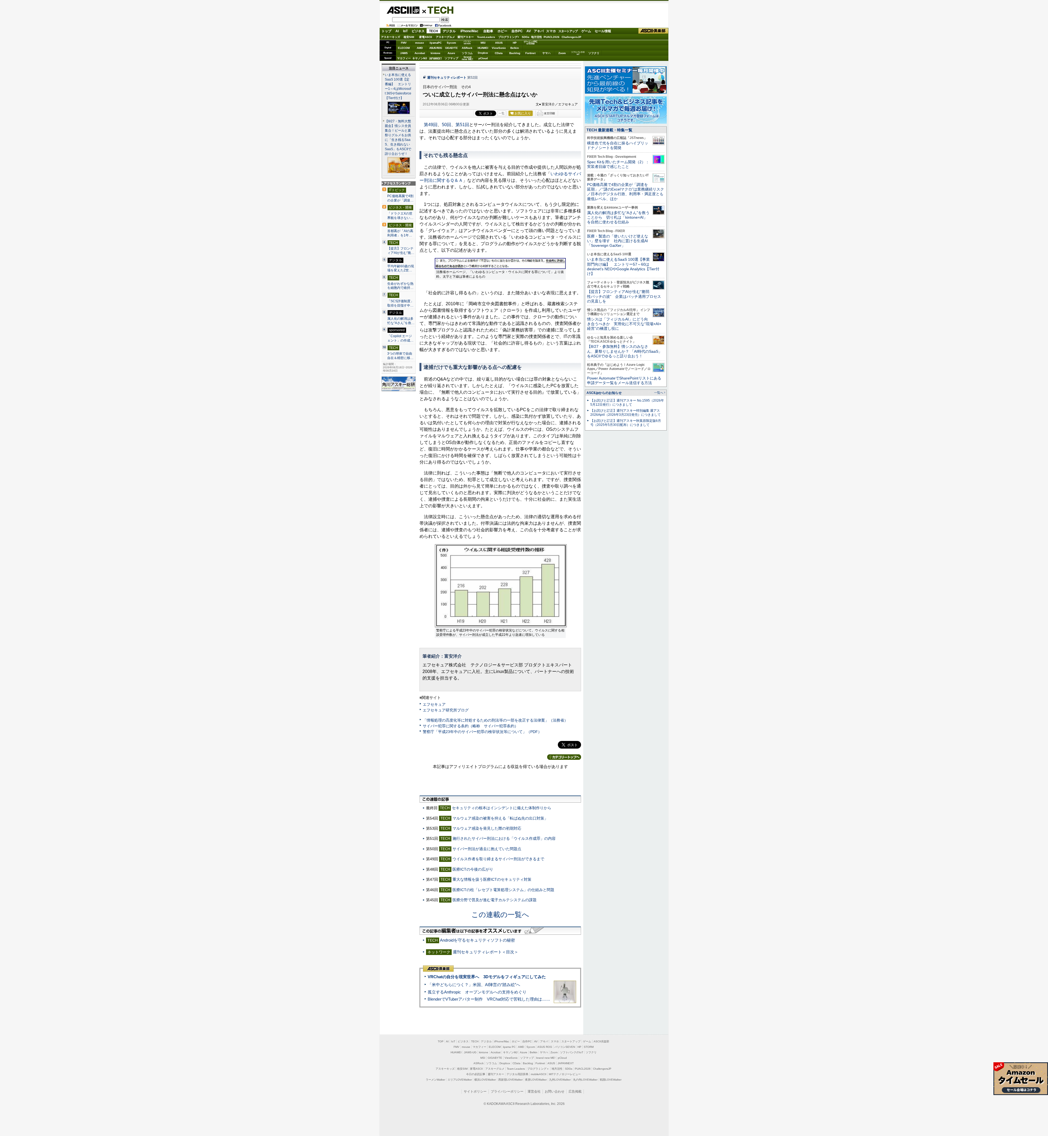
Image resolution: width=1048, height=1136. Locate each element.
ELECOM (404, 47)
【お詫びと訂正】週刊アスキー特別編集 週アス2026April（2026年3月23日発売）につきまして (625, 413)
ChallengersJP (571, 36)
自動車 (488, 31)
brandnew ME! (467, 58)
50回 (446, 124)
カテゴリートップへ (564, 757)
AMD (420, 47)
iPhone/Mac (469, 31)
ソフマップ (451, 58)
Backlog (514, 53)
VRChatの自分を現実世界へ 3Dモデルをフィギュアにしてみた (487, 976)
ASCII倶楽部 (653, 31)
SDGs (525, 36)
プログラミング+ (508, 36)
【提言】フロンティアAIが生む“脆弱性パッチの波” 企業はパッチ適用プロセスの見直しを (624, 296)
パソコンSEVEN (467, 42)
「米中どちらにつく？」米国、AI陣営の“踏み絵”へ (474, 984)
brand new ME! (545, 1057)
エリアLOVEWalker (460, 1079)
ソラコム (467, 53)
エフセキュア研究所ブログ (446, 710)
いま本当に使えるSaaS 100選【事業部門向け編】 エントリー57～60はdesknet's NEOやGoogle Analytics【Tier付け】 (623, 266)
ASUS (499, 42)
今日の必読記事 (475, 1074)
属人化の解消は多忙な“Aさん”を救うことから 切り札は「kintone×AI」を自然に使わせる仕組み (618, 217)
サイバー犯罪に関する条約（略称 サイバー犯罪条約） (470, 726)
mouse (419, 42)
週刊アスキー (465, 36)
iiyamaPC (435, 42)
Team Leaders (516, 1068)
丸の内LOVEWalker (585, 1079)
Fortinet (530, 53)
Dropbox (483, 53)
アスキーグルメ (445, 36)
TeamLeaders (486, 36)
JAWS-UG (470, 1052)
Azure (451, 53)
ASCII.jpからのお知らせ (604, 393)
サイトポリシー (475, 1091)
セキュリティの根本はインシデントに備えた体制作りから (501, 808)
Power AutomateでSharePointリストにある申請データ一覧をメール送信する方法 (624, 380)
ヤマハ (546, 53)
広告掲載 (575, 1091)
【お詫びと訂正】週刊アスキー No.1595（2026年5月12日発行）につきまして (627, 403)
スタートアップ (567, 31)
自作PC (517, 31)
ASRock (467, 47)
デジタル (449, 31)
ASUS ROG (435, 47)
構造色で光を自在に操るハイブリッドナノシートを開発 (617, 145)
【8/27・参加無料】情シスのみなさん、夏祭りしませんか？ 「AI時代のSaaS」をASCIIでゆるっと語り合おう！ (624, 351)
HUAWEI (483, 47)
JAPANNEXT (435, 58)
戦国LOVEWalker (610, 1079)
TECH (438, 10)
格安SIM (409, 36)
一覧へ (658, 392)
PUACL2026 (551, 36)
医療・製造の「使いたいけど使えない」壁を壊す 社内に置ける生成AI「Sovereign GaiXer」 (617, 241)
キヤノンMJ (419, 58)
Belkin (514, 47)
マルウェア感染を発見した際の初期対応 (486, 828)
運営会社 (534, 1091)
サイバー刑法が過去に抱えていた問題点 (486, 849)
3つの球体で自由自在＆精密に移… (400, 356)
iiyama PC (509, 1046)
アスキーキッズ (390, 36)
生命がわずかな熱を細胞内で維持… (400, 286)
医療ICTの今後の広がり (472, 869)
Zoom (562, 53)
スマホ (551, 31)
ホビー (502, 31)
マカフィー (404, 58)
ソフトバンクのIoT (578, 53)
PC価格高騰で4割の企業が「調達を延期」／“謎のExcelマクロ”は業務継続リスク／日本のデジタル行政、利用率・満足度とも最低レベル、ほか (625, 191)
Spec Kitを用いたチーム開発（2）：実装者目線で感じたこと (618, 164)
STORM (589, 1046)
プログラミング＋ (538, 1068)
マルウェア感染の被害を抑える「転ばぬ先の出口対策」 (500, 818)
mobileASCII (538, 1074)
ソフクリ (593, 53)
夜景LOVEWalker (536, 1079)
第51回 (462, 124)
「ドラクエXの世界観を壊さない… (400, 216)
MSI (483, 42)
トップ (386, 31)
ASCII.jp (402, 10)
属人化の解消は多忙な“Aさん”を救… (401, 321)
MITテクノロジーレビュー (565, 1074)
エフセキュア (434, 704)
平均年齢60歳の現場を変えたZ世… (400, 268)
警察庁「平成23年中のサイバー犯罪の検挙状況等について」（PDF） (482, 731)
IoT (405, 31)
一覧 (502, 113)
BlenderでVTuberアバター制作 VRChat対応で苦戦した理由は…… (489, 999)
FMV (404, 42)
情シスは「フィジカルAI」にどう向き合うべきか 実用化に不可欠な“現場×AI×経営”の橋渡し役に (624, 324)
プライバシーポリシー (507, 1091)
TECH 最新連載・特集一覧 (609, 130)
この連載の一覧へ (500, 914)
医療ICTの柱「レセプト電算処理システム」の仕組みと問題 (503, 890)
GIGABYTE (451, 48)
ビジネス (418, 31)
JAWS (404, 53)
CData (499, 53)
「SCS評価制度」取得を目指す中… (400, 303)
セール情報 (603, 31)
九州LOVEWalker (560, 1079)
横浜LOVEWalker (485, 1079)
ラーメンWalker (435, 1079)
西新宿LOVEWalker (510, 1079)
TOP (440, 1041)
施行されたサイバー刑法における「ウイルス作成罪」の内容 (504, 838)
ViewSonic (499, 47)
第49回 (430, 124)
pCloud (483, 58)
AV (528, 31)
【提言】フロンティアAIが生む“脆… (400, 251)
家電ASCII (425, 36)
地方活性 (536, 36)
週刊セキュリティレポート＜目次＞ (485, 952)
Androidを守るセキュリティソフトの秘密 (477, 940)
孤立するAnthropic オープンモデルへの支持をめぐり (477, 992)
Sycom (451, 42)
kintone (435, 53)
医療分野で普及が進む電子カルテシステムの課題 (494, 900)
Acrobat (420, 53)
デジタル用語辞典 (517, 1074)
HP (515, 42)
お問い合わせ (554, 1091)
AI (397, 31)
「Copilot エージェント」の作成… (400, 338)
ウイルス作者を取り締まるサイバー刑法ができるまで (498, 859)
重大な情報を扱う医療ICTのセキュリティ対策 (491, 879)
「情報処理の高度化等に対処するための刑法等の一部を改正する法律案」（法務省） (495, 720)
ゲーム (586, 31)
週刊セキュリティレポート (446, 77)
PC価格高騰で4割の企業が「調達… (400, 198)
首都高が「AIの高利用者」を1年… (400, 233)
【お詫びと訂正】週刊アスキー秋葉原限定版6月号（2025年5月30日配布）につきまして (625, 423)
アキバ (539, 31)
